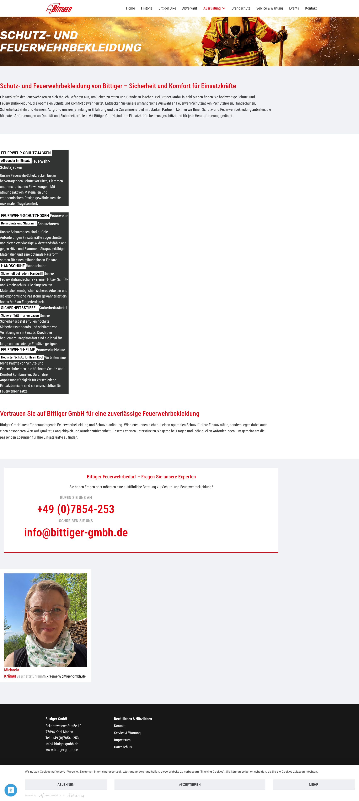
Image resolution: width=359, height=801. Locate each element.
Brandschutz (241, 8)
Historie (146, 8)
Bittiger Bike (167, 8)
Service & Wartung (269, 8)
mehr (313, 784)
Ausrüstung (212, 8)
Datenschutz (123, 747)
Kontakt (311, 8)
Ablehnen (66, 784)
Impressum (122, 740)
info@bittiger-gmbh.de (61, 744)
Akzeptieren (190, 784)
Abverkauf (189, 8)
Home (130, 8)
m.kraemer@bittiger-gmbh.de (64, 676)
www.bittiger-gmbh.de (61, 749)
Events (294, 8)
